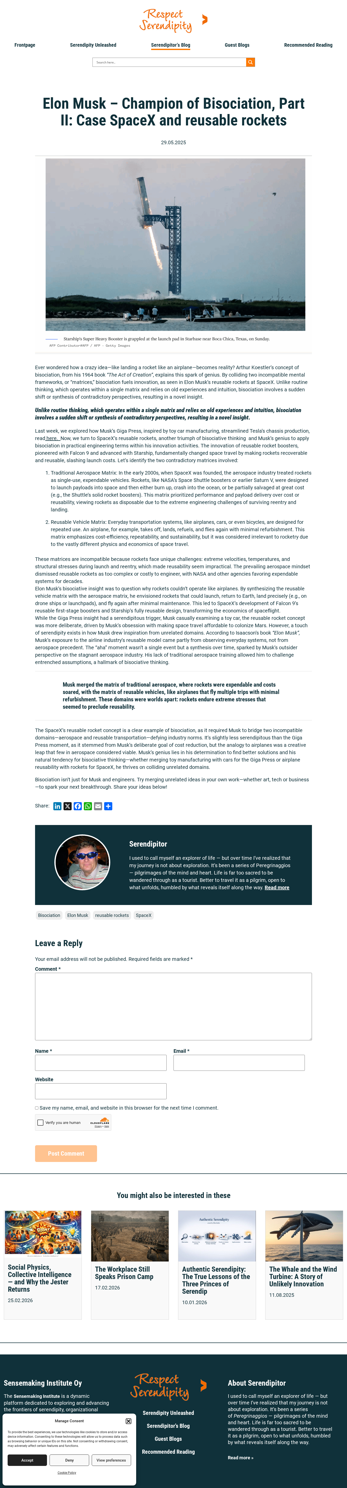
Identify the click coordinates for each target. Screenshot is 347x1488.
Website (44, 1079)
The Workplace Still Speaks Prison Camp (124, 1273)
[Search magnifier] (250, 62)
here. (52, 438)
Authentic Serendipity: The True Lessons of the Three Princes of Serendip (216, 1280)
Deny (69, 1460)
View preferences (111, 1460)
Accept (27, 1460)
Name (43, 1051)
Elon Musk (77, 915)
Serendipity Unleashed (93, 45)
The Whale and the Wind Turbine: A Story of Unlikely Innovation (303, 1276)
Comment (48, 969)
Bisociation (49, 915)
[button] (128, 1421)
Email (182, 1051)
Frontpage (24, 45)
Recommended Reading (308, 45)
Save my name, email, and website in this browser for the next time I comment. (129, 1108)
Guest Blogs (237, 45)
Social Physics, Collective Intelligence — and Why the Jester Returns (39, 1278)
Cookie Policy (67, 1473)
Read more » (241, 1457)
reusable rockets (112, 915)
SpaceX (143, 915)
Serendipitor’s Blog (170, 45)
